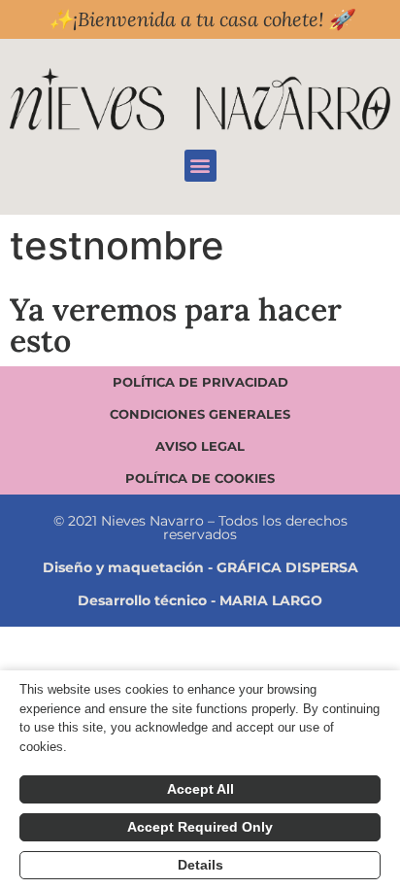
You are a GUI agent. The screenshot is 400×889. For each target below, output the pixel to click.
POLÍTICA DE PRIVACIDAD (200, 382)
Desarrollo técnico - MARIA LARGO (200, 600)
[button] (200, 166)
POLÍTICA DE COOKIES (200, 478)
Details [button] (200, 864)
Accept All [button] (200, 789)
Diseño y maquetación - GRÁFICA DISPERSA (200, 567)
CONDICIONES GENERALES (200, 414)
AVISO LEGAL (200, 446)
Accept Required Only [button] (200, 827)
